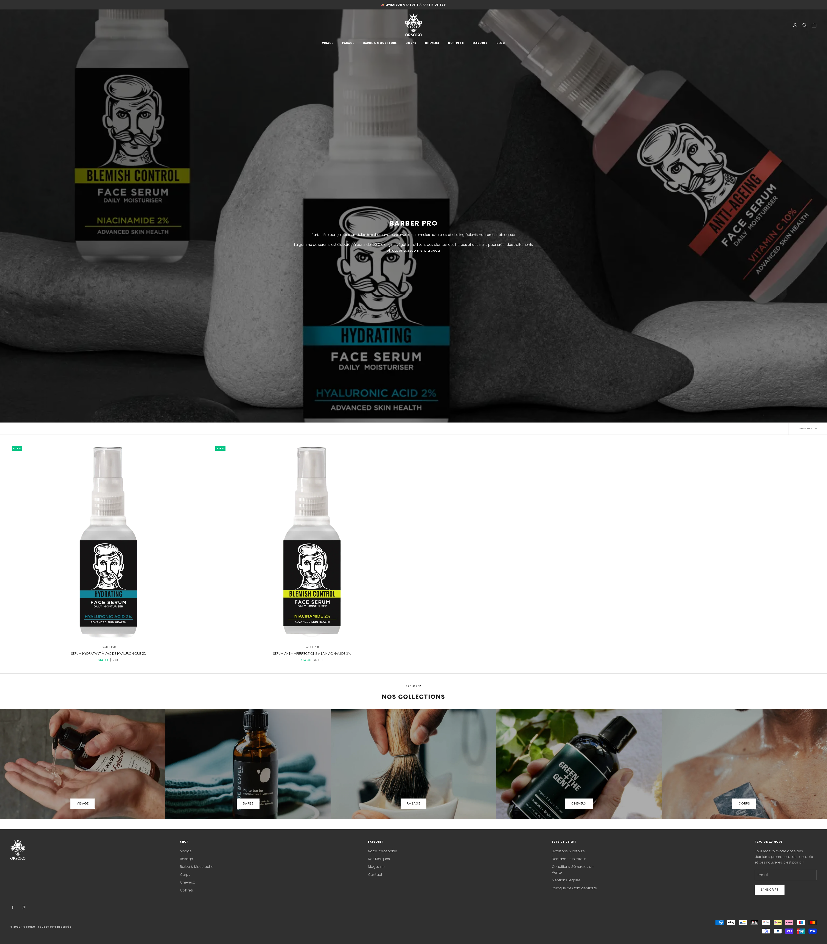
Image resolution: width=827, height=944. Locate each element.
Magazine (376, 866)
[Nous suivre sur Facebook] (12, 907)
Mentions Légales (566, 880)
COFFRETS (456, 43)
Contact (375, 874)
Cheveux (187, 882)
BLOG (500, 43)
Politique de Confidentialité (574, 888)
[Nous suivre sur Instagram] (24, 907)
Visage (186, 851)
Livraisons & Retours (568, 851)
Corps (185, 874)
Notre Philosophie (382, 851)
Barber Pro (109, 647)
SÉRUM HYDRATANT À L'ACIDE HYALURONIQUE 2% (108, 653)
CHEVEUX (432, 43)
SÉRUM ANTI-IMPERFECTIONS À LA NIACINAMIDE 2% (312, 653)
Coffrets (187, 890)
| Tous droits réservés (53, 927)
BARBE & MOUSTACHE (380, 43)
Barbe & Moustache (196, 866)
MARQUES (480, 43)
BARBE (248, 803)
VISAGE (327, 43)
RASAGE (348, 43)
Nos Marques (379, 858)
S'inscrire (770, 889)
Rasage (186, 858)
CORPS (411, 43)
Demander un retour (569, 858)
